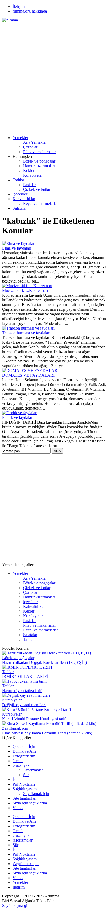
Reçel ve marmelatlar (40, 203)
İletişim (19, 6)
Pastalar (29, 184)
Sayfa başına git (15, 905)
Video (18, 807)
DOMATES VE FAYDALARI (28, 375)
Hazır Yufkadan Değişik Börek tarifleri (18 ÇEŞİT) (44, 662)
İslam (17, 779)
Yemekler (20, 137)
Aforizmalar (33, 770)
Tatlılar (18, 180)
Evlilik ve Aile (24, 751)
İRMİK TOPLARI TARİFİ (25, 676)
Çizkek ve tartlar (36, 189)
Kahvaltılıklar (24, 199)
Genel (18, 760)
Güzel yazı (21, 765)
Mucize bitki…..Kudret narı (25, 290)
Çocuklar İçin (24, 746)
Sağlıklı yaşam (25, 789)
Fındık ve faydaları (17, 417)
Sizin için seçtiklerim (30, 803)
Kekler (28, 170)
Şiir (26, 775)
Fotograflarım (24, 756)
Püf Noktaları (24, 784)
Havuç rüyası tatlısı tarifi (22, 690)
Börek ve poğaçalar (39, 161)
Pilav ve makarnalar (39, 151)
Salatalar (20, 208)
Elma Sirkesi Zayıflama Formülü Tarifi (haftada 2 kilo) (47, 733)
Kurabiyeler (33, 175)
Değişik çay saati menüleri (24, 704)
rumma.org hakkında (30, 11)
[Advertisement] (54, 76)
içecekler (20, 194)
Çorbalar (30, 147)
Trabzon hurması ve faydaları (26, 333)
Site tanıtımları (24, 798)
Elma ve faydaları (16, 248)
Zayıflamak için (15, 728)
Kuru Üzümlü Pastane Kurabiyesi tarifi (34, 719)
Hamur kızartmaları (39, 166)
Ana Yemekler (35, 142)
